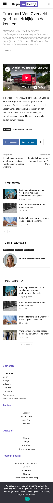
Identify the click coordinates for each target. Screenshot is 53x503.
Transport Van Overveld (22, 129)
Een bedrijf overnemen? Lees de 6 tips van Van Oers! (39, 161)
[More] (41, 142)
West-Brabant (28, 250)
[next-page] (9, 231)
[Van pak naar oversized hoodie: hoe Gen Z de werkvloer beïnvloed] (10, 335)
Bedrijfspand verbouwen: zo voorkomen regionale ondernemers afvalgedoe (31, 193)
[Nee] (49, 492)
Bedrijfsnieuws (8, 250)
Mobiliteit (19, 250)
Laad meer (25, 344)
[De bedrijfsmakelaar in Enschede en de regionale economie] (10, 222)
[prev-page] (4, 231)
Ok (27, 499)
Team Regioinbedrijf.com (32, 258)
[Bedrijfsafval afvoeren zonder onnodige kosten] (10, 208)
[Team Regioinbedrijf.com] (10, 260)
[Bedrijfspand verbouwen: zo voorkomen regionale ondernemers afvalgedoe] (10, 194)
